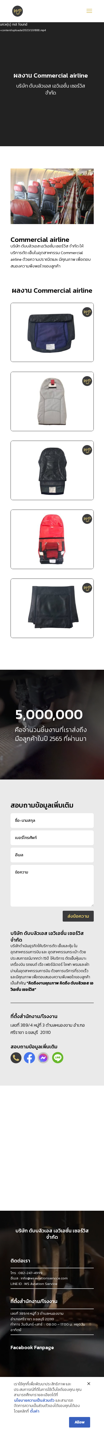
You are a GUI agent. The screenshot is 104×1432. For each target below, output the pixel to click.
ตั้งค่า (34, 1411)
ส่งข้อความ (78, 916)
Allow (80, 1422)
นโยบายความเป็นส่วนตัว (34, 1400)
